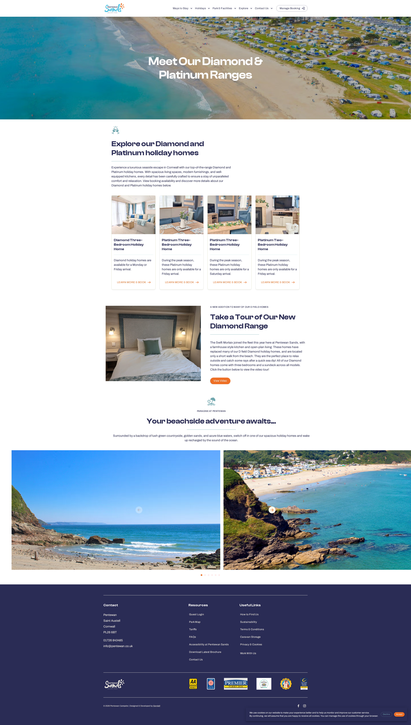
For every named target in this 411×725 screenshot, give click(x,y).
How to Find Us (249, 614)
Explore (243, 8)
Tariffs (193, 629)
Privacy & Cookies (251, 644)
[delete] (272, 509)
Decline (386, 714)
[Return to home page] (114, 8)
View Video (220, 380)
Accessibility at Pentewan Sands (209, 644)
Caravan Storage (250, 636)
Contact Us (262, 8)
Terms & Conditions (252, 629)
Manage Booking (290, 8)
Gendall (156, 706)
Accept (399, 714)
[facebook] (298, 706)
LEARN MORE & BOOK (131, 282)
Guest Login (196, 614)
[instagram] (305, 706)
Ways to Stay (180, 8)
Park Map (195, 622)
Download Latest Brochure (205, 652)
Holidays (200, 8)
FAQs (192, 636)
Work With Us (248, 653)
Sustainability (248, 622)
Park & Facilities (222, 8)
